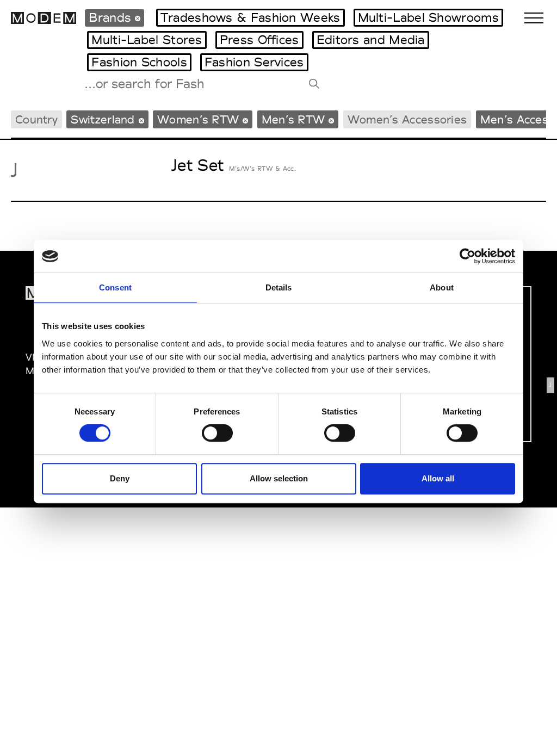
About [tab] (442, 287)
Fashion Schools (139, 62)
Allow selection (279, 478)
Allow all (438, 478)
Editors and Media (371, 40)
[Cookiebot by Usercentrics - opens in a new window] (467, 256)
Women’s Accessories (407, 119)
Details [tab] (278, 287)
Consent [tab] (115, 287)
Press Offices (259, 40)
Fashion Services (254, 62)
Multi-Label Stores (146, 40)
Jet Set (197, 165)
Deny (119, 478)
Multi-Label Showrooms (428, 17)
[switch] (217, 433)
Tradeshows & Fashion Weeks (250, 17)
